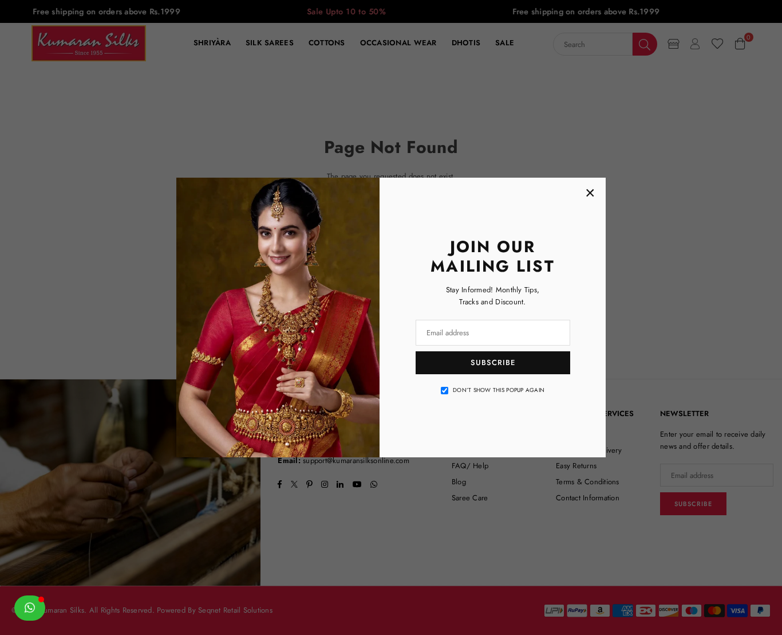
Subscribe (493, 362)
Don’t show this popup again (498, 390)
